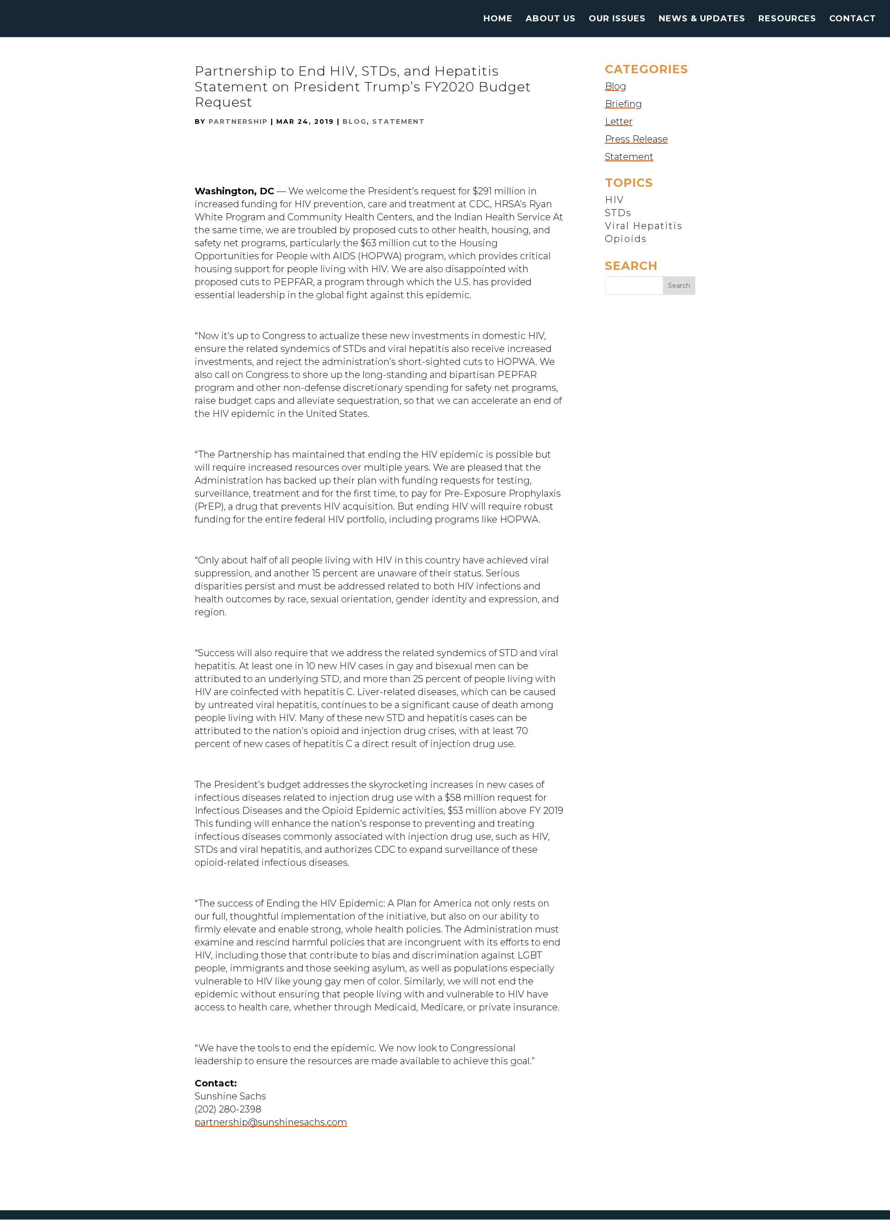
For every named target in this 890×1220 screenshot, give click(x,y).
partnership (238, 121)
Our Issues (617, 19)
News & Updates (702, 19)
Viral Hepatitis (644, 225)
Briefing (623, 103)
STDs (618, 212)
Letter (619, 121)
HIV (614, 199)
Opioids (626, 238)
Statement (398, 121)
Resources (787, 19)
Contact (852, 19)
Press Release (636, 139)
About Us (551, 19)
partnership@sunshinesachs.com (271, 1122)
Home (498, 19)
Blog (355, 121)
